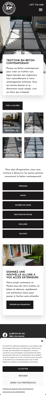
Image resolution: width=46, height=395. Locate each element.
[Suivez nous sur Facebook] (5, 335)
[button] (42, 341)
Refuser (23, 376)
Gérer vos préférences (23, 383)
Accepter (23, 369)
